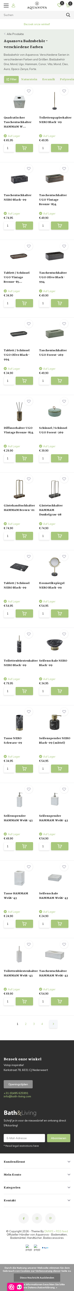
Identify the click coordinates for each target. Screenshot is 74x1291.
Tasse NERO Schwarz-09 (13, 740)
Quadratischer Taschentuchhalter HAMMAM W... (17, 122)
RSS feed (62, 1231)
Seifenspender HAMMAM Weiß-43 (18, 818)
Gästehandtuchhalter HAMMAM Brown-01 (19, 507)
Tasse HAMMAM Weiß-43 (16, 895)
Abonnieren (58, 1138)
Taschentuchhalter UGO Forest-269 (53, 352)
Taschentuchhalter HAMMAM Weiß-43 (53, 973)
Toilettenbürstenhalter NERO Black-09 (21, 663)
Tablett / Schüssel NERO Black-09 (17, 585)
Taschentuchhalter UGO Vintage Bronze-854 (53, 200)
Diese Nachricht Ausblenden (37, 1277)
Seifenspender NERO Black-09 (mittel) (54, 740)
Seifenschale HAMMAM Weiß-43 (53, 895)
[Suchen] (68, 15)
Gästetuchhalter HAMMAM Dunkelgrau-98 (51, 510)
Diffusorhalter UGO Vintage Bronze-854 (18, 430)
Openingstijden (18, 1084)
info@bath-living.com (17, 1096)
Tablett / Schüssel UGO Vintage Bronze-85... (17, 277)
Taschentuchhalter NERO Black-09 (17, 197)
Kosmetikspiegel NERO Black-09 (52, 585)
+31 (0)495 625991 (16, 1093)
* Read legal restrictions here (21, 1145)
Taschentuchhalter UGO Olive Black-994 (53, 277)
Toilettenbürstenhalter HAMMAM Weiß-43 (21, 973)
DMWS (48, 1231)
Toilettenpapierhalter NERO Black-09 (55, 119)
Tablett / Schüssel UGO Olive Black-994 (17, 355)
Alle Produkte (15, 34)
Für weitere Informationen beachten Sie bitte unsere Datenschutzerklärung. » (38, 1286)
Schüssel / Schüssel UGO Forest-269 (53, 430)
